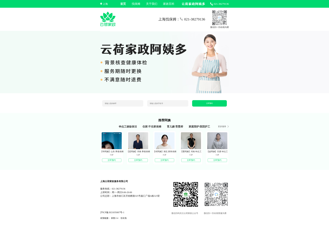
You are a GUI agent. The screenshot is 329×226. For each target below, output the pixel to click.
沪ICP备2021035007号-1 (112, 212)
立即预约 (209, 103)
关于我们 (151, 3)
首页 (123, 3)
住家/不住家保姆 (152, 126)
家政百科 (168, 3)
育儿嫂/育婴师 (175, 126)
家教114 (114, 218)
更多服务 (222, 126)
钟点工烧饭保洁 (128, 126)
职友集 (124, 218)
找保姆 (136, 3)
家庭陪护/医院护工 (199, 126)
